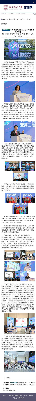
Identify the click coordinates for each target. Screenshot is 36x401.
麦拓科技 (21, 398)
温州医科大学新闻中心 (18, 19)
